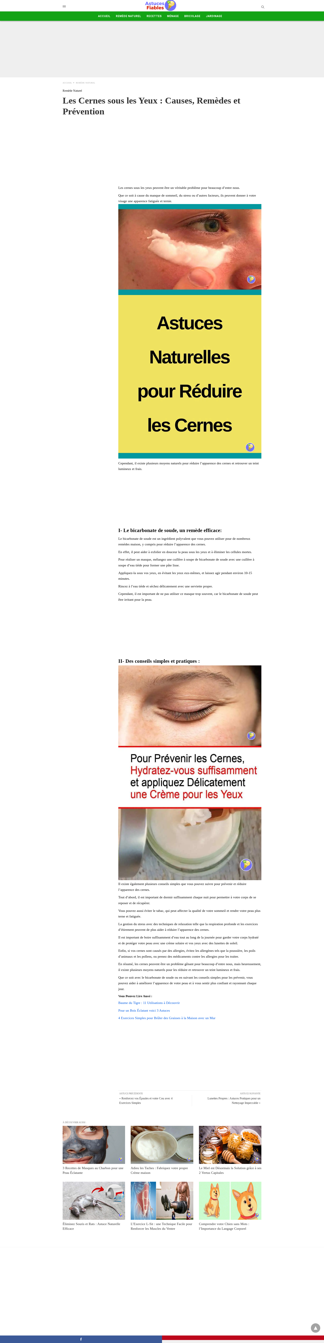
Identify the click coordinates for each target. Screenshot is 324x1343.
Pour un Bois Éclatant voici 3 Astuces (144, 1010)
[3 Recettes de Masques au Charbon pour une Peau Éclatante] (94, 1145)
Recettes (154, 16)
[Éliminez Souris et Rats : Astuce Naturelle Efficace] (94, 1201)
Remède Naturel (128, 16)
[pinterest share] (243, 1337)
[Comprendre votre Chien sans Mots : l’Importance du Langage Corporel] (230, 1201)
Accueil (104, 16)
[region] (162, 147)
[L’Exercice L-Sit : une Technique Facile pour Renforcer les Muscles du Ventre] (162, 1201)
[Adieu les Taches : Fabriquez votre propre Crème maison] (162, 1145)
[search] (262, 6)
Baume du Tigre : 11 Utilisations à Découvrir (149, 1003)
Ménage (173, 16)
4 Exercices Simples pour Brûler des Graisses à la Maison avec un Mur (166, 1018)
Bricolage (192, 16)
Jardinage (214, 16)
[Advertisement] (162, 49)
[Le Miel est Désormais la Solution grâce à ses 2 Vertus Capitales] (230, 1145)
